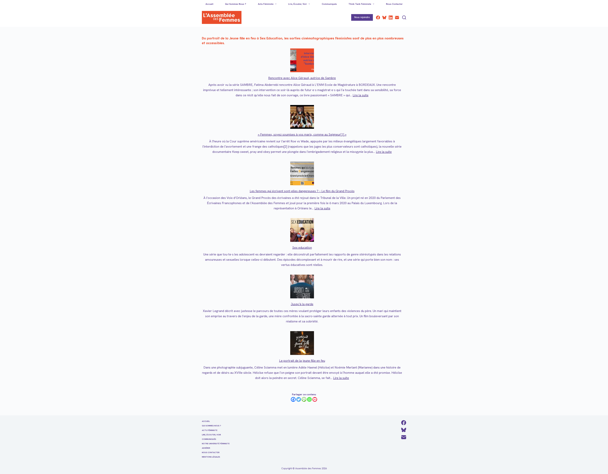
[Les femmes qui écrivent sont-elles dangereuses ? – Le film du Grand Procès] (302, 173)
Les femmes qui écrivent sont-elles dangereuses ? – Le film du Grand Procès (302, 191)
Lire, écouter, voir (297, 4)
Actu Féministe (265, 4)
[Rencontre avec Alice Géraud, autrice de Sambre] (302, 60)
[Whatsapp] (309, 399)
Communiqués (329, 4)
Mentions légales (211, 457)
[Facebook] (378, 17)
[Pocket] (314, 399)
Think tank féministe (359, 4)
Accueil (209, 4)
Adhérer (206, 448)
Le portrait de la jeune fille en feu (302, 361)
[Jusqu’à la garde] (302, 286)
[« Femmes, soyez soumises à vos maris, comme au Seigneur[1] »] (302, 117)
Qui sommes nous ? (235, 4)
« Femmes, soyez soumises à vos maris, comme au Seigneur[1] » (302, 134)
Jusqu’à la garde (302, 304)
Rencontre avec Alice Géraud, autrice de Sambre (302, 78)
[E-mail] (397, 17)
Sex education (302, 247)
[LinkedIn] (391, 17)
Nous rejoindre (362, 17)
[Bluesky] (384, 17)
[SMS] (304, 399)
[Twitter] (298, 399)
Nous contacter (394, 4)
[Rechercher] (404, 17)
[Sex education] (302, 230)
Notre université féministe (216, 443)
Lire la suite (360, 95)
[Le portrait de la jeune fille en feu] (302, 343)
